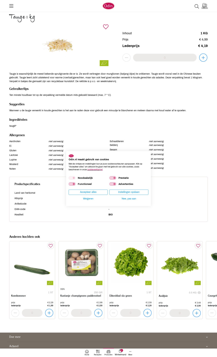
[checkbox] (72, 178)
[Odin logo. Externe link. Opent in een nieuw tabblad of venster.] (71, 155)
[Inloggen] (205, 6)
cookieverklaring (95, 169)
